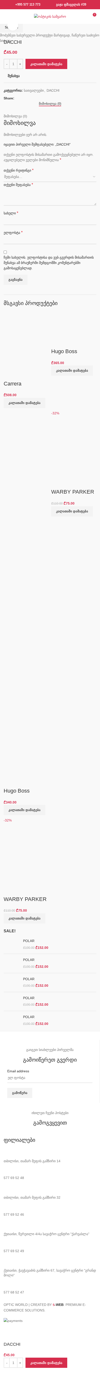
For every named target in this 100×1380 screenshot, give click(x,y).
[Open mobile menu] (6, 16)
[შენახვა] (10, 1374)
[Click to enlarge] (12, 25)
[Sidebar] (6, 1329)
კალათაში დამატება (46, 64)
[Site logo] (50, 16)
